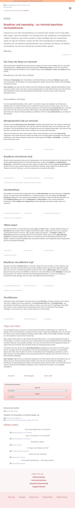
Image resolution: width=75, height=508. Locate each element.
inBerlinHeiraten (39, 477)
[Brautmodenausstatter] (37, 411)
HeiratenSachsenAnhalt (39, 483)
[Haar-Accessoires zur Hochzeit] (40, 439)
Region (37, 394)
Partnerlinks (48, 497)
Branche (37, 387)
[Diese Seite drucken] (5, 19)
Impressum (34, 497)
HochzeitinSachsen (38, 480)
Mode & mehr (10, 10)
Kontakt (22, 497)
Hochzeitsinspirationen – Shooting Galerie (37, 460)
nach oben (48, 376)
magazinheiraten (38, 487)
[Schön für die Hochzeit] (40, 457)
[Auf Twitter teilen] (9, 19)
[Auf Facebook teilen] (7, 19)
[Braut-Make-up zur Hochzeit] (40, 433)
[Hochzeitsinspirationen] (40, 463)
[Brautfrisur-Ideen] (40, 445)
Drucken (11, 376)
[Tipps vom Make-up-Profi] (40, 451)
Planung (11, 497)
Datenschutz (62, 497)
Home (5, 10)
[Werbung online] (37, 420)
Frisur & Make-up (19, 10)
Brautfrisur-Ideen (37, 442)
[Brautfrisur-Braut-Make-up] (37, 418)
